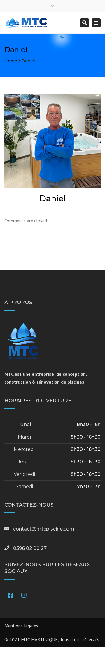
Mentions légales (21, 626)
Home (10, 61)
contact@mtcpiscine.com (43, 529)
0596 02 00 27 (30, 548)
